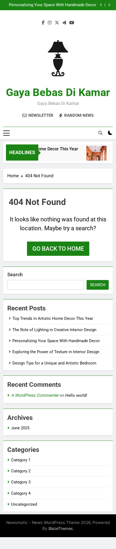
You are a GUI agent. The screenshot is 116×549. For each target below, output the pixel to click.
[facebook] (43, 23)
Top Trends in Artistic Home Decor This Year (52, 318)
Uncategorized (24, 504)
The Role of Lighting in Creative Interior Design (54, 329)
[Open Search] (100, 133)
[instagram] (49, 23)
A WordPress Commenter (35, 395)
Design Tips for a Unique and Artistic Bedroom (54, 363)
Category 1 (20, 460)
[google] (64, 23)
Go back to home (58, 248)
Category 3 (20, 482)
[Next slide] (109, 5)
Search (15, 274)
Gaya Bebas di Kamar (58, 92)
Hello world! (76, 395)
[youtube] (72, 23)
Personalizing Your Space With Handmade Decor (52, 5)
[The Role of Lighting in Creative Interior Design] (95, 156)
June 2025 (20, 428)
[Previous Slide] (101, 5)
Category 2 (20, 471)
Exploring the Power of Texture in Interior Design (55, 351)
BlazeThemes (61, 528)
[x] (57, 23)
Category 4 (20, 493)
